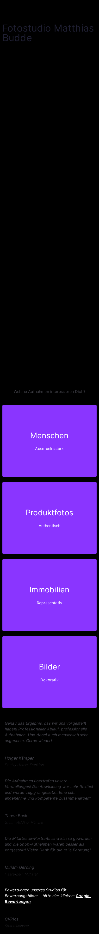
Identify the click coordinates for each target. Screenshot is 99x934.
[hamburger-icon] (91, 8)
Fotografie (12, 125)
